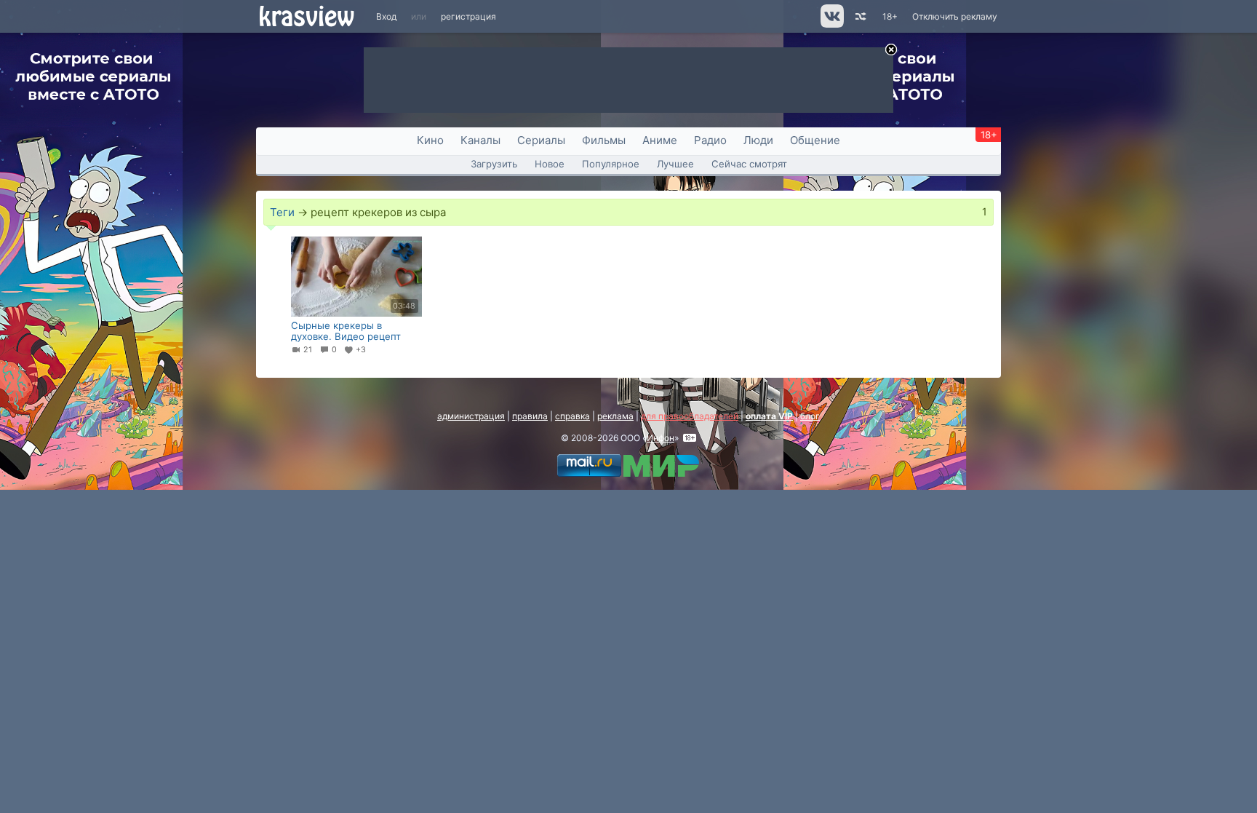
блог (810, 416)
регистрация (468, 16)
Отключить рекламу (954, 16)
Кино (430, 140)
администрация (471, 416)
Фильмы (604, 140)
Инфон (660, 437)
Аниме (659, 140)
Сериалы (541, 140)
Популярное (610, 164)
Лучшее (675, 164)
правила (530, 416)
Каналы (480, 140)
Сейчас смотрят (749, 164)
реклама (615, 416)
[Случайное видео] (859, 16)
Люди (758, 140)
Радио (710, 140)
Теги (282, 212)
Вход (386, 16)
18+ (890, 16)
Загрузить (494, 164)
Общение (815, 140)
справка (572, 416)
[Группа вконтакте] (831, 24)
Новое (549, 164)
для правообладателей (689, 416)
